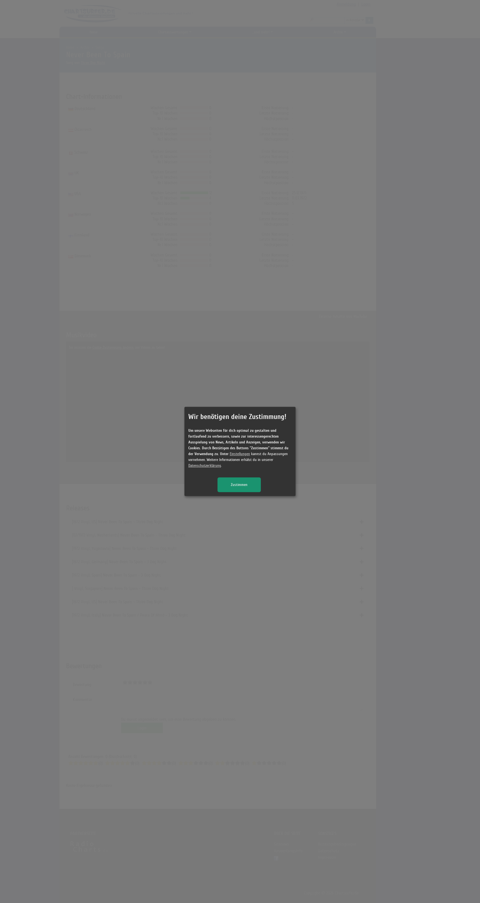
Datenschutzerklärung (204, 466)
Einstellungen (240, 454)
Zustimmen (239, 485)
